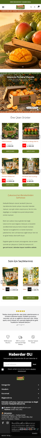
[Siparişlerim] (34, 7)
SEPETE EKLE (10, 151)
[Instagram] (7, 423)
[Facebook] (3, 423)
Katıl (34, 364)
